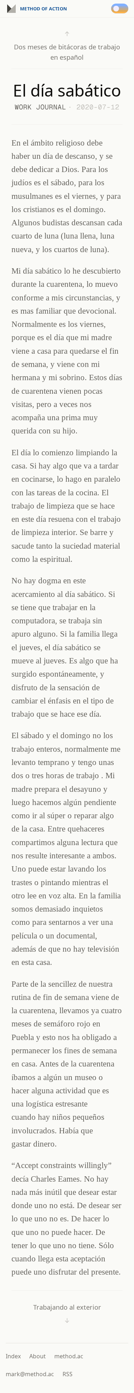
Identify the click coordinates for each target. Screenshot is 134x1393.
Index (13, 1356)
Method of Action (43, 8)
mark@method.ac (30, 1374)
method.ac (68, 1356)
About (37, 1356)
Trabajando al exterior (67, 1314)
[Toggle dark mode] (121, 8)
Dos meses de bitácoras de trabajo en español (67, 45)
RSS (68, 1374)
